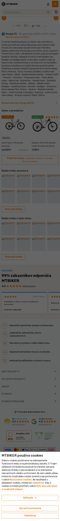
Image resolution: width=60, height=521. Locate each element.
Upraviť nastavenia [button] (30, 508)
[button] (38, 483)
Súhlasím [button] (30, 498)
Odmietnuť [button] (30, 515)
